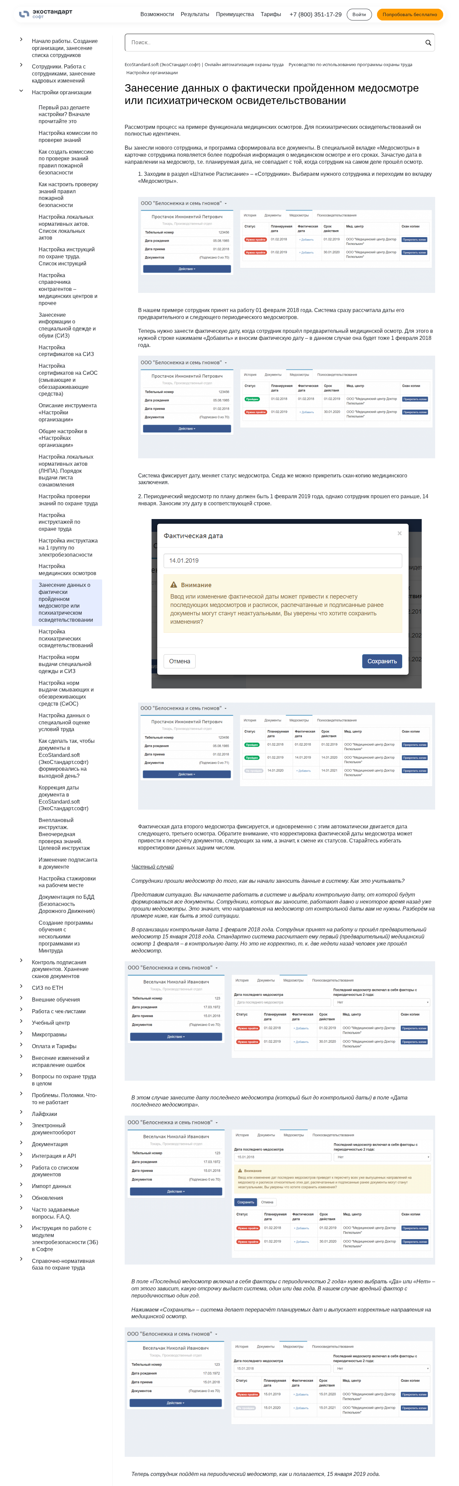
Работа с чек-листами (59, 1011)
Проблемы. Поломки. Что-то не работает (64, 1098)
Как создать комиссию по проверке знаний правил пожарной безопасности (66, 162)
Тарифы (271, 14)
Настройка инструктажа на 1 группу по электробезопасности (68, 548)
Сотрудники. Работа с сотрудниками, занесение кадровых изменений (63, 74)
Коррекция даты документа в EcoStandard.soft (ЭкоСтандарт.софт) (63, 798)
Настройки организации (61, 92)
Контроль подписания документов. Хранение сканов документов (60, 969)
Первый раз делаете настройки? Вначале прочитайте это (64, 114)
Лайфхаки (44, 1114)
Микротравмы (49, 1034)
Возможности (157, 14)
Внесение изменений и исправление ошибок (60, 1061)
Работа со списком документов (55, 1171)
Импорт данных (51, 1186)
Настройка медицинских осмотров (67, 569)
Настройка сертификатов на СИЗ (66, 351)
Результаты (195, 14)
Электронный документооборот (54, 1129)
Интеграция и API (54, 1156)
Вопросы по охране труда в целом (64, 1080)
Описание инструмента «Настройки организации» (68, 412)
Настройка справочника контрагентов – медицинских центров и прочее (68, 289)
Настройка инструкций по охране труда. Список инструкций (67, 256)
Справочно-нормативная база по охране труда (63, 1264)
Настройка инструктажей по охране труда (59, 522)
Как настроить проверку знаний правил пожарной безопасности (68, 195)
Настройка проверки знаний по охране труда (68, 500)
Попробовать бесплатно (410, 14)
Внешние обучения (56, 1000)
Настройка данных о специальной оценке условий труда (64, 722)
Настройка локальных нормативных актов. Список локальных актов (66, 227)
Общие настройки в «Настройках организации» (63, 438)
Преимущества (235, 14)
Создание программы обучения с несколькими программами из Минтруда (66, 937)
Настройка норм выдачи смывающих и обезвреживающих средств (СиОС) (66, 693)
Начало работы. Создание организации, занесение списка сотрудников (65, 48)
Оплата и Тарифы (54, 1046)
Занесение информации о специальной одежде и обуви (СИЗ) (67, 325)
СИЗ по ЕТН (47, 988)
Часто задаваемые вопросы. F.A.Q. (55, 1213)
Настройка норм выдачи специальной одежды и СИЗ (65, 664)
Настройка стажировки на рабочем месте (67, 882)
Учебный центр (51, 1023)
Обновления (47, 1198)
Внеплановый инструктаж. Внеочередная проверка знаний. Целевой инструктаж (64, 834)
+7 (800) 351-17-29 (316, 14)
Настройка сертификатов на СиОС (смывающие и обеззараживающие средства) (68, 380)
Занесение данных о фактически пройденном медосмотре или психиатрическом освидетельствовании (66, 602)
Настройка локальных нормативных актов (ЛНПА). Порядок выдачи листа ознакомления (66, 471)
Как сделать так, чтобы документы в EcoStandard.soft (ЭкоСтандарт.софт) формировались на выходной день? (67, 758)
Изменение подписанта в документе (68, 863)
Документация (50, 1144)
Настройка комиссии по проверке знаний (68, 136)
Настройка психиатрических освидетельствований (66, 639)
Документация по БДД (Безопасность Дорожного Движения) (67, 904)
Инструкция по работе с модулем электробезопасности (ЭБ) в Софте (65, 1238)
